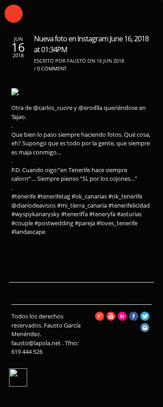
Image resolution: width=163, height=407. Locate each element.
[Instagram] (144, 330)
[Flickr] (122, 318)
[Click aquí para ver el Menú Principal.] (14, 14)
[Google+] (99, 318)
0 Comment (52, 68)
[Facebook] (133, 318)
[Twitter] (144, 318)
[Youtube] (110, 318)
